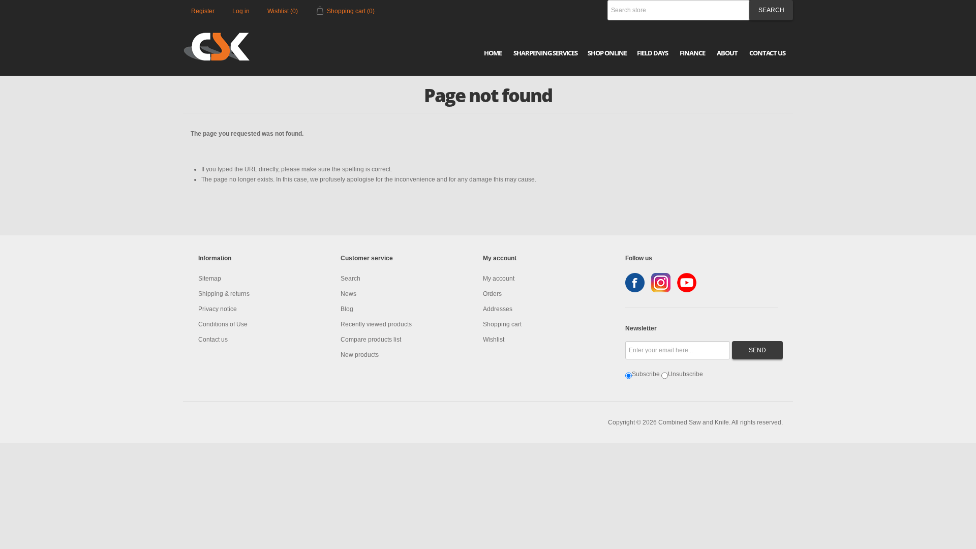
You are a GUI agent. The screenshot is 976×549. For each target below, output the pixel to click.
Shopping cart (502, 324)
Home (493, 52)
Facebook (635, 282)
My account (498, 278)
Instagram (660, 282)
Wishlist (493, 339)
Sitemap (209, 278)
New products (360, 354)
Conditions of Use (223, 324)
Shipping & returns (224, 293)
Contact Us (767, 52)
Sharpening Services (545, 52)
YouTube (686, 282)
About (727, 52)
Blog (347, 309)
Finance (692, 52)
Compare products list (371, 339)
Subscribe (646, 374)
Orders (492, 293)
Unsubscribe (685, 374)
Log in (241, 11)
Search (350, 278)
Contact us (213, 339)
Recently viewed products (376, 324)
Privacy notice (217, 309)
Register (203, 11)
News (348, 293)
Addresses (497, 309)
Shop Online (607, 52)
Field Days (652, 52)
